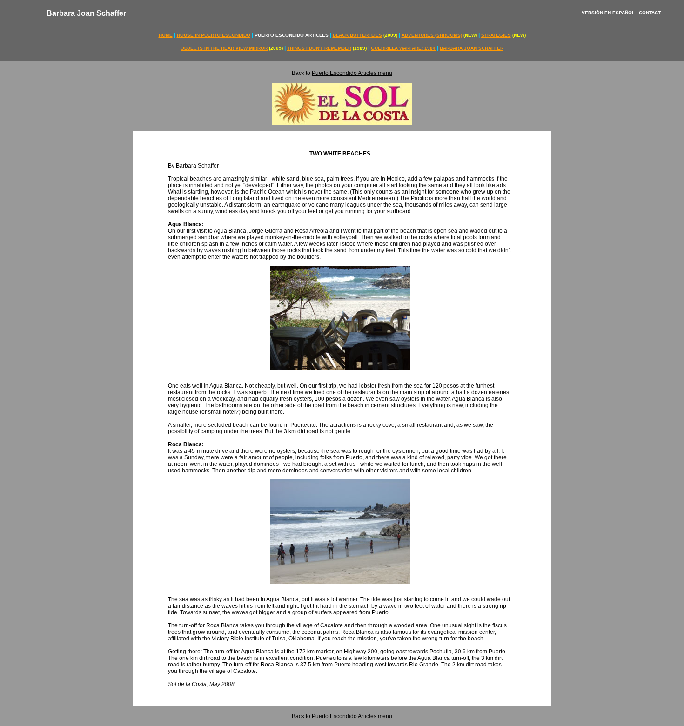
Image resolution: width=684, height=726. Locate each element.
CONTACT (650, 12)
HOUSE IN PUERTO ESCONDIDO (213, 35)
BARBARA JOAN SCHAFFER (471, 48)
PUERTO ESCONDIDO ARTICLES (292, 35)
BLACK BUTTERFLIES (357, 35)
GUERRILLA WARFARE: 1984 (403, 48)
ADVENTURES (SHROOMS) (432, 35)
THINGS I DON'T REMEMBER (319, 48)
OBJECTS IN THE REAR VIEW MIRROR (224, 48)
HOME (166, 35)
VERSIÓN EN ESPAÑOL (608, 12)
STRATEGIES (496, 35)
